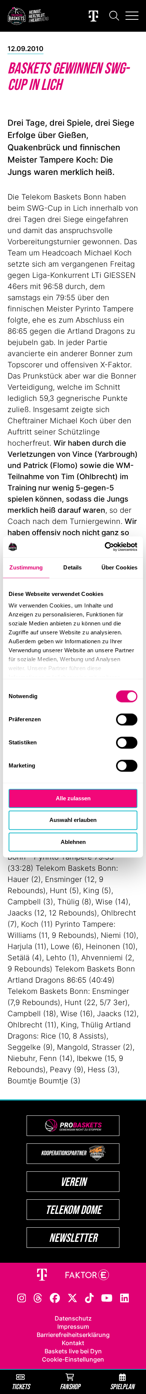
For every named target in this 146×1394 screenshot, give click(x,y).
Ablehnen (73, 842)
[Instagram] (21, 1297)
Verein (73, 1181)
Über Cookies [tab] (119, 567)
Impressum (73, 1326)
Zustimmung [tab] (26, 567)
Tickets (21, 1386)
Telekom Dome (73, 1209)
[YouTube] (106, 1297)
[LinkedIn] (124, 1297)
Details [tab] (72, 567)
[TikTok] (89, 1297)
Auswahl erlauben (73, 820)
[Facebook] (55, 1297)
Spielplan (122, 1386)
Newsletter (73, 1237)
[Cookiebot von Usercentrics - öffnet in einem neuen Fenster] (105, 547)
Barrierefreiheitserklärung (73, 1334)
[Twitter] (72, 1297)
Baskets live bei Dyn (73, 1351)
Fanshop (70, 1386)
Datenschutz (73, 1318)
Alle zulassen (73, 798)
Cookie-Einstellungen (73, 1359)
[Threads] (37, 1297)
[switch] (126, 719)
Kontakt (73, 1343)
